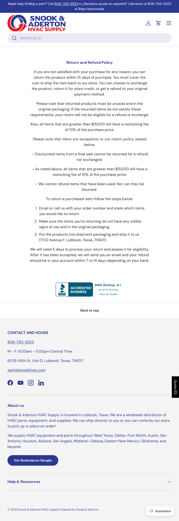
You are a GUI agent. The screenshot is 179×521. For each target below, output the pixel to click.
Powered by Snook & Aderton (79, 509)
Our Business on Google (33, 460)
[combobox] (89, 38)
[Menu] (169, 23)
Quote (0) (175, 387)
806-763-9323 (66, 4)
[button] (158, 23)
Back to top (89, 310)
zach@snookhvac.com (26, 370)
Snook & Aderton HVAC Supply (38, 509)
